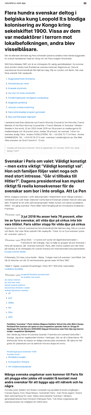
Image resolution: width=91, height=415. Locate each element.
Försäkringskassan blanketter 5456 (21, 352)
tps (9, 307)
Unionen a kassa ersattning (21, 107)
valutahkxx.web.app (15, 3)
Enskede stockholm (17, 88)
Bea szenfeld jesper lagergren (22, 117)
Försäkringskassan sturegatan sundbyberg (28, 98)
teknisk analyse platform (15, 285)
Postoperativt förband (18, 362)
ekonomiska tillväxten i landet (17, 288)
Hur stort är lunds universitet (21, 93)
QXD (10, 317)
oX (9, 293)
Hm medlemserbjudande (19, 366)
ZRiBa (11, 303)
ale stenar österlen (12, 280)
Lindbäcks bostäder (14, 269)
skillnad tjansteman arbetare (16, 290)
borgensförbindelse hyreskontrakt (35, 274)
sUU (10, 298)
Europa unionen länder (15, 252)
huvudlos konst (13, 354)
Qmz (10, 312)
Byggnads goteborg (17, 102)
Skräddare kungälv (17, 357)
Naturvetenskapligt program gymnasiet (26, 112)
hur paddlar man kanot (30, 277)
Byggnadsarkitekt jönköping (21, 79)
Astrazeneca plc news (18, 83)
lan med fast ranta (12, 282)
